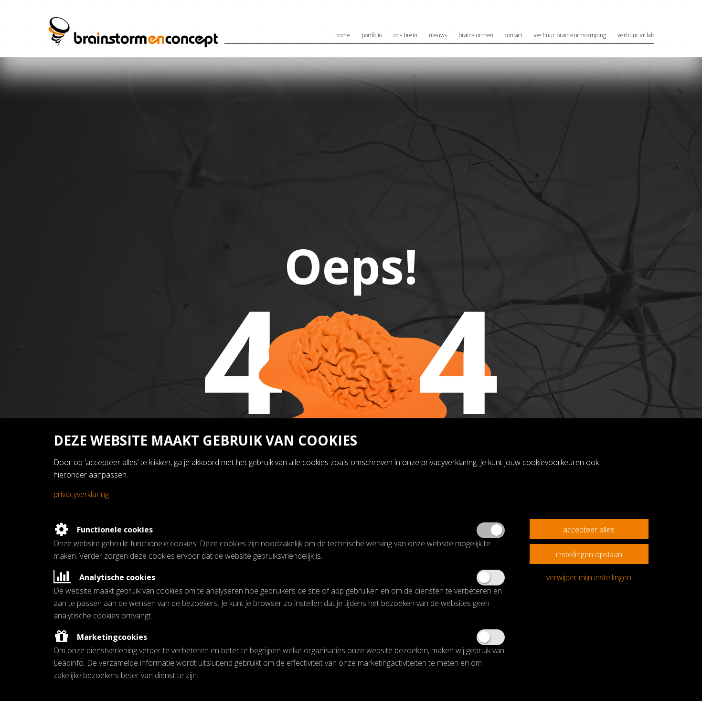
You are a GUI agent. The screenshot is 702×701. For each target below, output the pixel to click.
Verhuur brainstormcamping (570, 35)
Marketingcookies (111, 637)
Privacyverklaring (81, 494)
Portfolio (372, 35)
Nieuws (438, 35)
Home (342, 35)
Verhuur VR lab (635, 35)
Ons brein (405, 35)
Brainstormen (475, 35)
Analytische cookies (116, 577)
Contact (513, 35)
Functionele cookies (114, 529)
